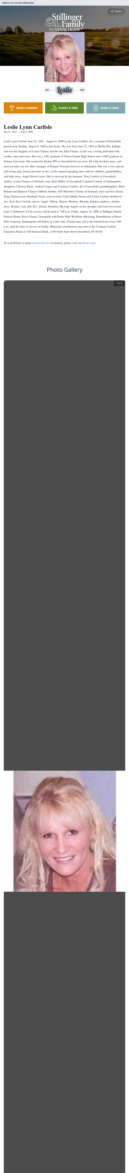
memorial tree (42, 243)
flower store (89, 243)
